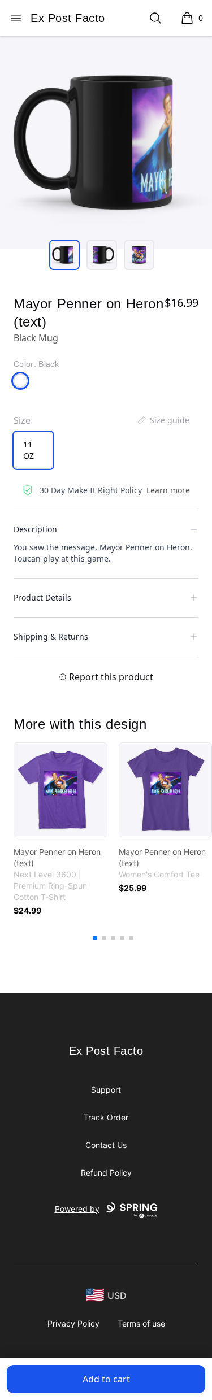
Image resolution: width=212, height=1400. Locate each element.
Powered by (77, 1209)
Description (35, 529)
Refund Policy (106, 1172)
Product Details (42, 597)
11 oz (28, 450)
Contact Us (106, 1145)
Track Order (106, 1117)
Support (106, 1089)
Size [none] (22, 420)
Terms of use (141, 1323)
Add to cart (106, 1379)
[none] (162, 420)
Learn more (168, 490)
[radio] (33, 450)
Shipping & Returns (51, 636)
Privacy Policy (73, 1323)
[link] (60, 790)
